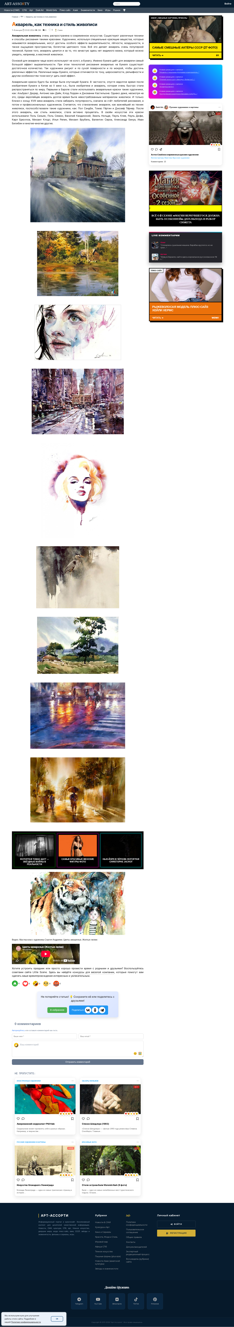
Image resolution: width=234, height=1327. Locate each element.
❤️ (212, 145)
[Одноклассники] (95, 1010)
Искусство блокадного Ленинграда (35, 1185)
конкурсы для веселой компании (93, 972)
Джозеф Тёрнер (124, 108)
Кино (100, 10)
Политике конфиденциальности (26, 1322)
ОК (57, 1319)
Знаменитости (88, 10)
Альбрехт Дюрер (27, 93)
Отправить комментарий (77, 1062)
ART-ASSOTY (17, 4)
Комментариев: (158, 162)
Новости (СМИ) (12, 10)
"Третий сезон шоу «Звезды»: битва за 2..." (177, 79)
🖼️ (140, 1053)
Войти (228, 4)
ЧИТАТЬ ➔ (157, 55)
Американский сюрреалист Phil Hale (36, 1123)
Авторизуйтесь (18, 1030)
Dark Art (39, 10)
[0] (15, 983)
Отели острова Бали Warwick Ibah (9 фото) (104, 1185)
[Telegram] (102, 1010)
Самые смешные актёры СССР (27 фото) (184, 47)
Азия (75, 10)
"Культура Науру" (166, 87)
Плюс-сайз (65, 10)
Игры (107, 10)
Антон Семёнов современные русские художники (175, 154)
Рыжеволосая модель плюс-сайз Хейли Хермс (180, 308)
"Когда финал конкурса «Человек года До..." (178, 94)
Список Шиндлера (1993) (95, 1123)
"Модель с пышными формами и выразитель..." (179, 72)
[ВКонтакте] (88, 1010)
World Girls (51, 10)
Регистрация (178, 1233)
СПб (24, 10)
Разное (116, 10)
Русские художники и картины (184, 107)
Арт (31, 10)
